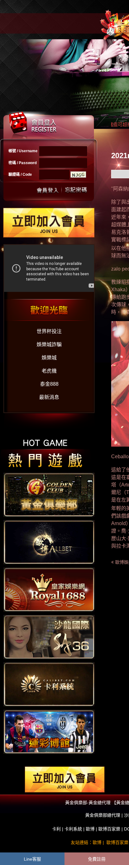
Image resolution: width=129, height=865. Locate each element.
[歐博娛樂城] (49, 541)
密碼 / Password (22, 163)
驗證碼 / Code (20, 174)
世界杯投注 (49, 331)
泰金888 (49, 384)
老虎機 (49, 370)
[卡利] (49, 683)
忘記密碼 (74, 190)
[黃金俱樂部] (49, 494)
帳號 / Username (23, 151)
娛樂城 (49, 357)
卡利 (56, 828)
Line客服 (32, 859)
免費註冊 (97, 859)
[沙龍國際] (49, 636)
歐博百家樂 (109, 828)
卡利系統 (73, 828)
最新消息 (49, 397)
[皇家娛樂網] (49, 589)
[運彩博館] (49, 731)
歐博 (90, 828)
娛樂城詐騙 (49, 344)
